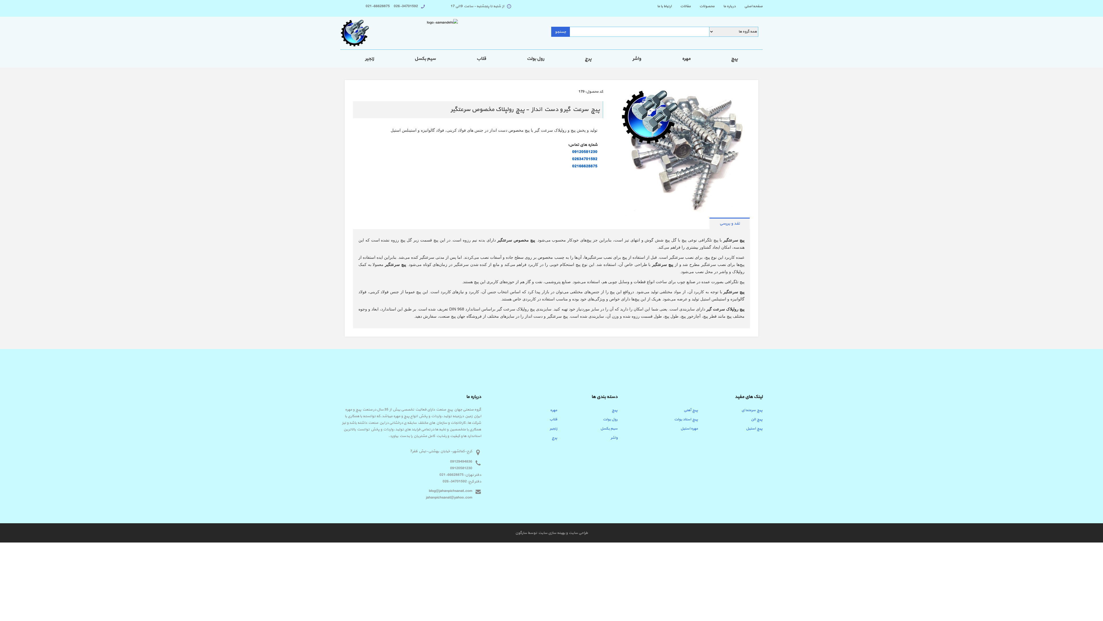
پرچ (588, 58)
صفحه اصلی (753, 6)
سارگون (521, 533)
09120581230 (584, 152)
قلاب (481, 58)
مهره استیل (689, 429)
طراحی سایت (578, 533)
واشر (637, 58)
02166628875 (584, 166)
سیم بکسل (425, 58)
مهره (686, 58)
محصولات (707, 6)
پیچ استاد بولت (686, 419)
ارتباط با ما (664, 6)
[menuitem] (749, 6)
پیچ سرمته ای (752, 410)
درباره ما (729, 6)
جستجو (560, 32)
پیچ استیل (754, 429)
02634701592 (584, 159)
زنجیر (369, 58)
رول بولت (535, 58)
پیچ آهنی (691, 410)
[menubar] (706, 6)
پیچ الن (757, 419)
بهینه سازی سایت (551, 533)
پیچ (734, 58)
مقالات (685, 6)
